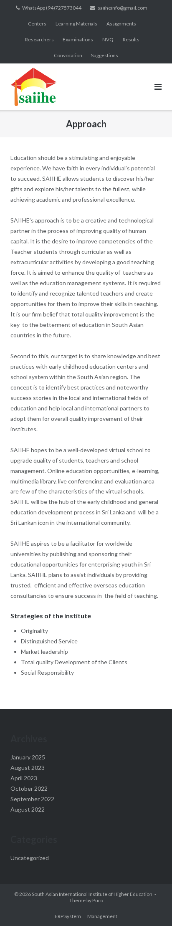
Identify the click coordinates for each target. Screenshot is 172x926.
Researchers (39, 39)
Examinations (78, 39)
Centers (37, 23)
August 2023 (27, 767)
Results (131, 39)
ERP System (68, 916)
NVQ (108, 39)
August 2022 (27, 809)
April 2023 (23, 778)
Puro (97, 900)
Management (102, 916)
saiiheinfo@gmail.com (122, 8)
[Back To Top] (151, 906)
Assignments (121, 23)
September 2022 (32, 798)
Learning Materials (76, 23)
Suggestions (104, 55)
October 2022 (29, 788)
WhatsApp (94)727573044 (51, 8)
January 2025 (27, 757)
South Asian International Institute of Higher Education (92, 894)
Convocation (68, 55)
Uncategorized (29, 857)
